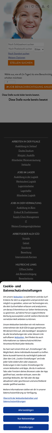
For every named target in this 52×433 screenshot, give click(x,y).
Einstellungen (26, 427)
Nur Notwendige (26, 418)
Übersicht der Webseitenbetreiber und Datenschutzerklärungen (20, 400)
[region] (26, 357)
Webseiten (18, 296)
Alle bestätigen (26, 410)
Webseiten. (20, 337)
